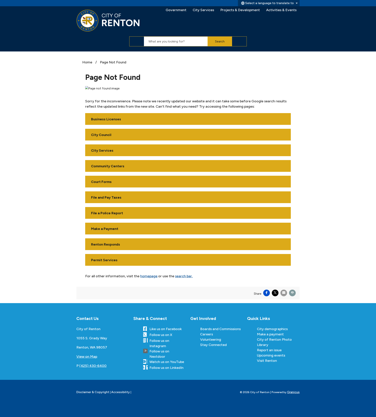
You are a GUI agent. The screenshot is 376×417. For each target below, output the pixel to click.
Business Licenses (106, 119)
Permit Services (104, 260)
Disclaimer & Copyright (92, 392)
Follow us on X (160, 335)
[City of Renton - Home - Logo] (108, 21)
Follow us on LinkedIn (166, 368)
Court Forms (101, 182)
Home (87, 62)
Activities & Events (281, 10)
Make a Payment (104, 229)
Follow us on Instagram (159, 343)
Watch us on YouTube (166, 362)
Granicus (293, 392)
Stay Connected (213, 345)
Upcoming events (271, 355)
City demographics (272, 329)
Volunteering (210, 339)
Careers (206, 334)
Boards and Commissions (220, 329)
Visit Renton (267, 360)
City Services (203, 10)
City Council (101, 135)
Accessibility (120, 392)
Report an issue (269, 350)
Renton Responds (105, 244)
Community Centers (107, 166)
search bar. (184, 276)
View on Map (86, 356)
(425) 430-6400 (93, 366)
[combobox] (269, 3)
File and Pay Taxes (106, 197)
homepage (148, 276)
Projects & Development (240, 10)
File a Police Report (107, 213)
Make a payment (270, 334)
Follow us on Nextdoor (159, 354)
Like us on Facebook (165, 329)
